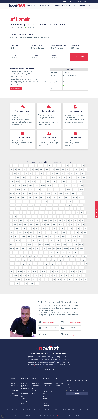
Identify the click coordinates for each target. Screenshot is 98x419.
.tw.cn (71, 275)
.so (77, 271)
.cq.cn (66, 209)
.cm (48, 173)
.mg (31, 232)
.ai (63, 165)
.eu (54, 213)
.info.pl (37, 224)
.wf (81, 279)
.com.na (32, 201)
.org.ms (19, 260)
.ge (24, 216)
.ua (75, 275)
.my (85, 232)
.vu (54, 279)
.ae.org (41, 165)
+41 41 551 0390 (47, 336)
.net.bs (63, 236)
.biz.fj (36, 169)
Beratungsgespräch (70, 327)
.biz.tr (52, 169)
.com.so (74, 205)
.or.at (20, 252)
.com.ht (80, 193)
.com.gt (48, 193)
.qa (56, 267)
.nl (44, 248)
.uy (39, 279)
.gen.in (28, 216)
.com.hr (73, 193)
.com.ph (70, 201)
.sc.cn (29, 271)
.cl (44, 173)
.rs (73, 267)
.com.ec (69, 189)
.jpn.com (18, 228)
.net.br (57, 236)
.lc (54, 228)
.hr (64, 220)
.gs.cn (76, 216)
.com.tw (24, 209)
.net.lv (79, 240)
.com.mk (61, 197)
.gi (42, 216)
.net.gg (34, 240)
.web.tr (70, 279)
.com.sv (80, 205)
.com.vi (55, 209)
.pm (17, 267)
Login (84, 1)
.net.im (57, 240)
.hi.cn (36, 220)
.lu (74, 228)
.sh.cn (56, 271)
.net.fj (29, 240)
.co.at (72, 173)
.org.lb (79, 256)
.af (45, 165)
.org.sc (29, 264)
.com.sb (56, 205)
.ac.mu (21, 165)
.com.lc (36, 197)
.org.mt (25, 260)
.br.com (76, 169)
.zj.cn (36, 283)
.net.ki (73, 240)
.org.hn (46, 256)
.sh (52, 271)
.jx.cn (28, 228)
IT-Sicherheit (73, 5)
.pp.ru (25, 267)
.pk (82, 264)
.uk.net (18, 279)
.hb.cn (26, 220)
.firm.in (68, 213)
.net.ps (64, 244)
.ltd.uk (70, 228)
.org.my (37, 260)
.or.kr (40, 252)
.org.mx (31, 260)
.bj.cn (62, 169)
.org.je (68, 256)
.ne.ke (28, 236)
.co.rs (38, 181)
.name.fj (16, 236)
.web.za (76, 279)
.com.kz (24, 197)
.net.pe (41, 244)
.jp (83, 224)
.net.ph (47, 244)
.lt (65, 228)
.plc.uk (12, 267)
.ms (64, 232)
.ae (36, 165)
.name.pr (23, 236)
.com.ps (18, 205)
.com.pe (63, 201)
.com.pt (25, 205)
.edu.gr (41, 213)
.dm (29, 213)
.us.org (34, 279)
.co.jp (68, 177)
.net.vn (23, 248)
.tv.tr (62, 275)
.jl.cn (79, 224)
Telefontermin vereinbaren (71, 329)
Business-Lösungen (45, 5)
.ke (33, 228)
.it (71, 224)
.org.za (69, 264)
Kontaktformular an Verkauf (50, 327)
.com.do (63, 189)
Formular (56, 415)
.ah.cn (59, 165)
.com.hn (67, 193)
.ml (39, 232)
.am (71, 165)
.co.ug (53, 181)
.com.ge (18, 193)
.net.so (81, 244)
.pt (48, 267)
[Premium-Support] (62, 321)
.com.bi (55, 185)
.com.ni (51, 201)
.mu (72, 232)
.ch (41, 173)
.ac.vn (31, 165)
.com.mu (12, 201)
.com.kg (12, 197)
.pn (21, 267)
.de (11, 213)
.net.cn (80, 236)
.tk (40, 275)
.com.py (31, 205)
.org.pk (78, 260)
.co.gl (28, 177)
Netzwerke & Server (84, 5)
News (64, 1)
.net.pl (58, 244)
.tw (66, 275)
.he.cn (31, 220)
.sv (11, 275)
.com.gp (36, 193)
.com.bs (81, 185)
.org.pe (66, 260)
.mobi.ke (54, 232)
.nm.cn (49, 248)
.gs (71, 216)
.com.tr (12, 209)
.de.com (16, 213)
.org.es (18, 256)
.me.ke (20, 232)
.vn (50, 279)
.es (50, 213)
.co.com (12, 177)
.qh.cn (61, 267)
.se (39, 271)
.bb (15, 169)
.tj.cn (36, 275)
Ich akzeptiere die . (77, 390)
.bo (71, 169)
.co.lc (84, 177)
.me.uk (26, 232)
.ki (40, 228)
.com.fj (12, 193)
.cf (33, 173)
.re (65, 267)
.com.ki (18, 197)
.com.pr (12, 205)
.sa (15, 271)
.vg (46, 279)
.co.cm (83, 173)
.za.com (31, 283)
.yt (26, 283)
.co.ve (64, 181)
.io (64, 224)
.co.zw (79, 181)
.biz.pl (41, 169)
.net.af (34, 236)
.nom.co (59, 248)
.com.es (81, 189)
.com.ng (45, 201)
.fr (85, 213)
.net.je (68, 240)
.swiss (15, 275)
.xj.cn (11, 283)
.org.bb (57, 252)
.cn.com (58, 173)
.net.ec (23, 240)
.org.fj (23, 256)
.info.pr (43, 224)
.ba (11, 169)
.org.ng (49, 260)
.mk (35, 232)
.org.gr (40, 256)
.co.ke (73, 177)
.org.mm (12, 260)
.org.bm (63, 252)
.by (11, 173)
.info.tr (48, 224)
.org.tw (41, 264)
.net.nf (24, 244)
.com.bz (19, 189)
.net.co (12, 240)
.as (75, 165)
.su (84, 271)
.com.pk (76, 201)
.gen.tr (34, 216)
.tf (32, 275)
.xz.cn (16, 283)
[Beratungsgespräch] (62, 327)
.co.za (74, 181)
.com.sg (68, 205)
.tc (28, 275)
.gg (39, 216)
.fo (81, 213)
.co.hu (38, 177)
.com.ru (43, 205)
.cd (30, 173)
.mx (81, 232)
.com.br (74, 185)
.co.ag (67, 173)
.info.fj (25, 224)
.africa (50, 165)
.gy (11, 220)
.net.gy (51, 240)
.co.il (48, 177)
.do (33, 213)
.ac (11, 165)
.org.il (51, 256)
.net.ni (29, 244)
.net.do (18, 240)
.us (23, 279)
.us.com (28, 279)
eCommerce (57, 5)
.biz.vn (57, 169)
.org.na (43, 260)
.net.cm (74, 236)
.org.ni (54, 260)
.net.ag (40, 236)
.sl (68, 271)
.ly (81, 228)
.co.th (43, 181)
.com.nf (38, 201)
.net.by (68, 236)
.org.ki (73, 256)
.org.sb (23, 264)
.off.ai (15, 252)
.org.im (57, 256)
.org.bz (75, 252)
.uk (83, 275)
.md (11, 232)
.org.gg (29, 256)
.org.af (45, 252)
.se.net (43, 271)
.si (60, 271)
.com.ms (74, 197)
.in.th (15, 224)
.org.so (35, 264)
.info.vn (54, 224)
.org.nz (60, 260)
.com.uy (37, 209)
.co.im (53, 177)
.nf (33, 248)
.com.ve (49, 209)
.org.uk (52, 264)
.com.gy (55, 193)
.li (57, 228)
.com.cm (25, 189)
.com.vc (43, 209)
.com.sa (49, 205)
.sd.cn (34, 271)
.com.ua (30, 209)
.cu (75, 209)
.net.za (29, 248)
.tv (58, 275)
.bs (81, 169)
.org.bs (69, 252)
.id (75, 220)
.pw (52, 267)
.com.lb (30, 197)
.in (11, 224)
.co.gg (23, 177)
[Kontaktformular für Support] (40, 321)
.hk (41, 220)
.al (67, 165)
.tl (43, 275)
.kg (36, 228)
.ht (68, 220)
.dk (25, 213)
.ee (46, 213)
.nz (11, 252)
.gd (15, 216)
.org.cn (81, 252)
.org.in (62, 256)
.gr (61, 216)
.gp (54, 216)
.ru (76, 267)
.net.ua (12, 248)
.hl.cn (50, 220)
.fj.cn (73, 213)
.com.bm (61, 185)
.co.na (22, 181)
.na (11, 236)
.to (51, 275)
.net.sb (75, 244)
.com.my (26, 201)
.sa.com (20, 271)
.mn (43, 232)
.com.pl (82, 201)
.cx (78, 209)
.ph (78, 264)
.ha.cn (20, 220)
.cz (82, 209)
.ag (54, 165)
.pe (74, 264)
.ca (18, 173)
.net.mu (12, 244)
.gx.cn (84, 216)
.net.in (62, 240)
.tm (47, 275)
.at (83, 165)
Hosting (64, 5)
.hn (55, 220)
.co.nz (27, 181)
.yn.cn (21, 283)
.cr (71, 209)
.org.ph (72, 260)
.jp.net (11, 228)
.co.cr (18, 177)
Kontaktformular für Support (50, 321)
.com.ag (18, 185)
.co (62, 173)
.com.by (12, 189)
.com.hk (61, 193)
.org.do (12, 256)
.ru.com (82, 267)
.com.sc (62, 205)
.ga (11, 216)
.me (15, 232)
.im (83, 220)
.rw (11, 271)
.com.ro (37, 205)
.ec (36, 213)
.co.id (43, 177)
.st (80, 271)
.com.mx (19, 201)
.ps (45, 267)
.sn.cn (72, 271)
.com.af (12, 185)
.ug (79, 275)
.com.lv (42, 197)
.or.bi (25, 252)
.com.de (56, 189)
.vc (42, 279)
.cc (26, 173)
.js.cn (23, 228)
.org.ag (51, 252)
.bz (15, 173)
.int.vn (60, 224)
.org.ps (12, 264)
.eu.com (59, 213)
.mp (60, 232)
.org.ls (84, 256)
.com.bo (68, 185)
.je (75, 224)
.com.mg (54, 197)
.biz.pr (46, 169)
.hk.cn (45, 220)
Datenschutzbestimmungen (81, 390)
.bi (32, 169)
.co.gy (33, 177)
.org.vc (58, 264)
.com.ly (48, 197)
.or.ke (35, 252)
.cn (52, 173)
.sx (20, 275)
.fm (78, 213)
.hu (72, 220)
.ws (85, 279)
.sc (24, 271)
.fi (63, 213)
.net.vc (17, 248)
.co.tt (48, 181)
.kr (43, 228)
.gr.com (67, 216)
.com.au (43, 185)
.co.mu (17, 181)
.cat (22, 173)
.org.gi (34, 256)
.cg (37, 173)
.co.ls (11, 181)
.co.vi (69, 181)
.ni (41, 248)
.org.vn (64, 264)
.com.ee (75, 189)
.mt (68, 232)
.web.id (65, 279)
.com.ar (36, 185)
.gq (58, 216)
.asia (79, 165)
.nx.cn (81, 248)
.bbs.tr (19, 169)
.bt (85, 169)
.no (54, 248)
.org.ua (46, 264)
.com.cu (44, 189)
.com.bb (49, 185)
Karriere (70, 1)
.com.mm (67, 197)
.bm (67, 169)
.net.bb (51, 236)
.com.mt (81, 197)
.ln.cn (61, 228)
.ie (79, 220)
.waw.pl (59, 279)
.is (68, 224)
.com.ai (24, 185)
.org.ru (18, 264)
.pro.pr (40, 267)
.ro (69, 267)
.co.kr (79, 177)
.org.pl (83, 260)
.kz (47, 228)
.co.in (58, 177)
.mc (85, 228)
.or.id (30, 252)
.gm (50, 216)
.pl (86, 264)
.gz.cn (15, 220)
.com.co (38, 189)
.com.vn (61, 209)
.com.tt (18, 209)
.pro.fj (34, 267)
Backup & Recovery (32, 5)
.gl (46, 216)
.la (50, 228)
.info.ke (31, 224)
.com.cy (50, 189)
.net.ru (69, 244)
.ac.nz (26, 165)
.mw (77, 232)
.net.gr (46, 240)
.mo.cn (48, 232)
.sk (64, 271)
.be (24, 169)
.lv (78, 228)
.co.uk (58, 181)
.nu (77, 248)
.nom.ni (72, 248)
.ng (37, 248)
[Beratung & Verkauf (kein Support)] (40, 333)
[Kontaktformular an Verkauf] (40, 327)
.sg (48, 271)
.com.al (30, 185)
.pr (30, 267)
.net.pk (52, 244)
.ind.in (20, 224)
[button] (3, 416)
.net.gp (40, 240)
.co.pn (33, 181)
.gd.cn (19, 216)
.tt (54, 275)
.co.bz (77, 173)
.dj (21, 213)
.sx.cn (24, 275)
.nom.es (66, 248)
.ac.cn (15, 165)
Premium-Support (69, 321)
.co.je (63, 177)
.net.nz (35, 244)
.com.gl (30, 193)
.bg (28, 169)
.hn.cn (59, 220)
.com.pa (57, 201)
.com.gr (42, 193)
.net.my (18, 244)
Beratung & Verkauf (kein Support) (49, 333)
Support (77, 1)
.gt (80, 216)
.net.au (45, 236)
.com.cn (31, 189)
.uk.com (12, 279)
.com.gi (24, 193)
